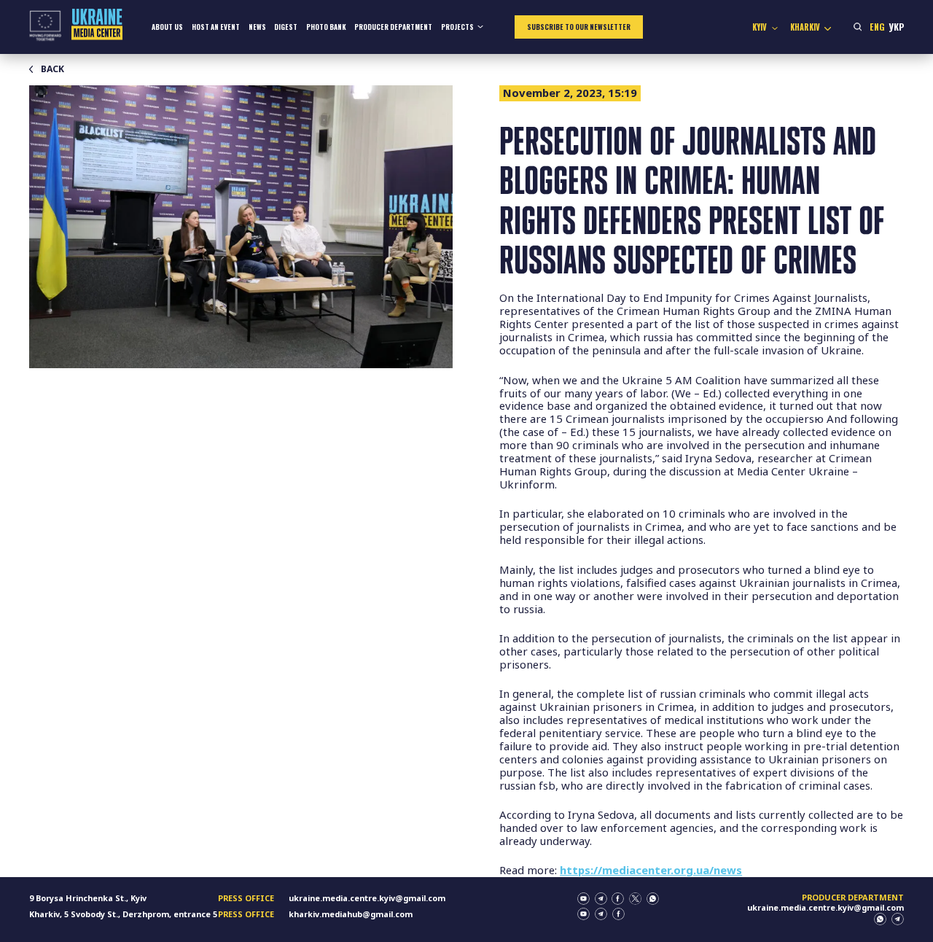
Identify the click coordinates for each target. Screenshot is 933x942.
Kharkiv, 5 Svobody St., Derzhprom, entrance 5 (123, 913)
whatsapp (653, 898)
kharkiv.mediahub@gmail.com (351, 913)
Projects (457, 27)
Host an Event (216, 27)
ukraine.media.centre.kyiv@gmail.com (367, 897)
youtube (583, 898)
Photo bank (326, 27)
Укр (896, 27)
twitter (635, 898)
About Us (167, 27)
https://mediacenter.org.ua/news (651, 870)
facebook (618, 898)
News (257, 27)
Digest (285, 27)
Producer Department (393, 27)
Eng (877, 27)
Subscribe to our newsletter (579, 27)
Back (52, 69)
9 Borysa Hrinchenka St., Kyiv (88, 897)
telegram (601, 898)
